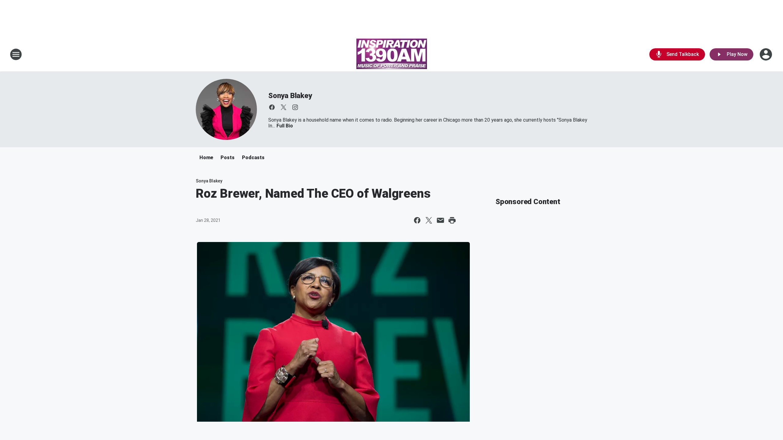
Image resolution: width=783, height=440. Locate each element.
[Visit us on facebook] (272, 107)
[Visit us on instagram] (295, 107)
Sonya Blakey (290, 95)
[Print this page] (452, 220)
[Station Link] (391, 54)
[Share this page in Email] (440, 220)
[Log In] (766, 54)
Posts (228, 157)
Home (206, 157)
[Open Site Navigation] (16, 54)
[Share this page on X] (429, 220)
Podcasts (253, 157)
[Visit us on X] (283, 107)
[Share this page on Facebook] (417, 220)
